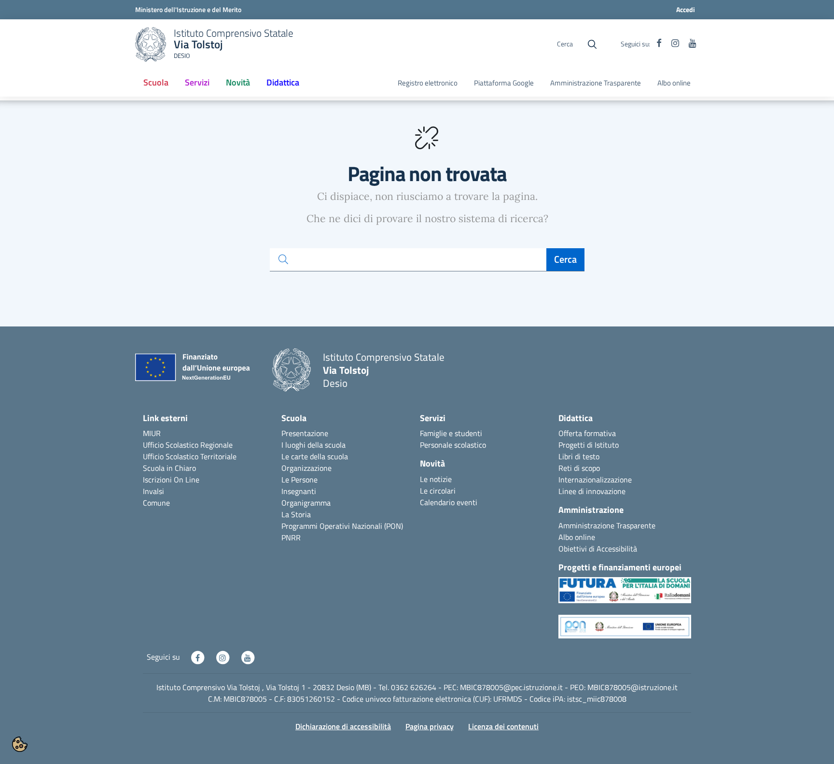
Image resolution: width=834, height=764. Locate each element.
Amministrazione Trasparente (595, 83)
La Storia (296, 514)
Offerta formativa (587, 433)
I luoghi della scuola (313, 445)
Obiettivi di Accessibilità (597, 548)
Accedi (685, 9)
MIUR (152, 433)
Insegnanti (298, 491)
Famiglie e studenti (451, 433)
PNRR (291, 537)
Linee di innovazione (592, 491)
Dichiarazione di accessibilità (343, 726)
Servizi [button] (197, 82)
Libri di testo (578, 456)
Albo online (674, 83)
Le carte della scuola (314, 456)
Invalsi (153, 491)
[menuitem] (156, 83)
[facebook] (659, 44)
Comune (156, 503)
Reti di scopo (579, 468)
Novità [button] (238, 82)
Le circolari (438, 490)
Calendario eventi (448, 502)
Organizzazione (306, 468)
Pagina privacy (429, 726)
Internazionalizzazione (595, 479)
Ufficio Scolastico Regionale (188, 445)
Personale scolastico (453, 445)
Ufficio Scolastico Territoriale (189, 456)
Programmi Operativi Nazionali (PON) (342, 526)
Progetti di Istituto (588, 445)
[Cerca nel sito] (592, 44)
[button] (624, 595)
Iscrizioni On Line (171, 479)
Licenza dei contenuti (503, 726)
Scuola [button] (155, 82)
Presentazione (304, 433)
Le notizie (436, 479)
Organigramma (306, 503)
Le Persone (299, 479)
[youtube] (692, 44)
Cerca (565, 259)
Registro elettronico (428, 83)
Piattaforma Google (504, 83)
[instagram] (675, 44)
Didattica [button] (282, 82)
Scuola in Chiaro (169, 468)
